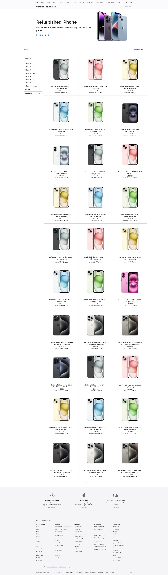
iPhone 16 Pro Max (31, 86)
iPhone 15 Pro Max (31, 73)
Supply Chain (116, 534)
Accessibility (116, 526)
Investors (115, 550)
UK (131, 572)
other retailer (62, 567)
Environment (116, 529)
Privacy (115, 531)
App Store (58, 558)
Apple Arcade (59, 545)
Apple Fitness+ (59, 548)
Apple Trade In (78, 541)
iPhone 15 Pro (29, 70)
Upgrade (76, 546)
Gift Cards (39, 551)
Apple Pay (39, 560)
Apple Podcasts (59, 553)
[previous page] (76, 483)
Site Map (112, 572)
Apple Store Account (60, 529)
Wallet (38, 558)
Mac (37, 529)
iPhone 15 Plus (29, 67)
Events (114, 555)
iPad (37, 531)
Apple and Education (99, 535)
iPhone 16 (28, 76)
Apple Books (58, 555)
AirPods (38, 541)
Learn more (52, 508)
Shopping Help (78, 551)
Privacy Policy (69, 572)
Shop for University (99, 538)
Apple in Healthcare (99, 544)
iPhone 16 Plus (29, 79)
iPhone (38, 534)
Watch (38, 536)
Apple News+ (59, 550)
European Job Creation (119, 558)
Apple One (58, 538)
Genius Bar (77, 529)
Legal (106, 572)
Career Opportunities (118, 545)
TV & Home (39, 544)
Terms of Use (88, 572)
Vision (38, 539)
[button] (126, 2)
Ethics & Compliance (118, 553)
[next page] (91, 483)
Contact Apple (116, 560)
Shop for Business (98, 529)
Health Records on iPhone (100, 549)
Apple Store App (78, 536)
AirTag (38, 546)
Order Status (77, 549)
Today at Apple (78, 531)
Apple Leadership (117, 543)
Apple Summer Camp (80, 534)
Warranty (115, 548)
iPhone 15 (28, 63)
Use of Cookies (79, 572)
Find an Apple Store (52, 567)
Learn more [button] (42, 35)
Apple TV (57, 540)
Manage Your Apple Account (63, 526)
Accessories (39, 549)
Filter (27, 49)
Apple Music (58, 543)
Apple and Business (99, 526)
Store (37, 526)
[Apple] (37, 520)
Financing (77, 544)
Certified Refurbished (46, 7)
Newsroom (115, 540)
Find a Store (77, 526)
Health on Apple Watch (100, 546)
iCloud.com (58, 531)
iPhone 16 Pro (29, 83)
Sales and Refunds (98, 572)
